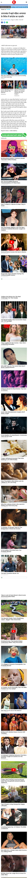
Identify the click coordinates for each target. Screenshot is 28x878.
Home (2, 9)
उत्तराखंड (8, 9)
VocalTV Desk (6, 20)
